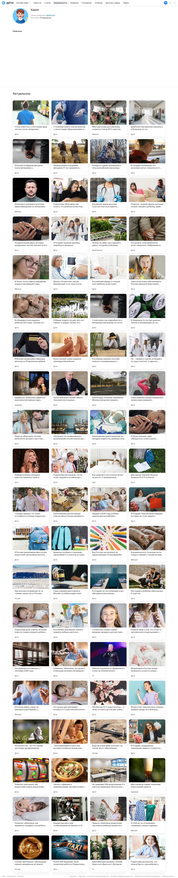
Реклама (21, 876)
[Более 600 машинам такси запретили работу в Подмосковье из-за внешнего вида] (69, 853)
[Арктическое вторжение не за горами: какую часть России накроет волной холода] (31, 583)
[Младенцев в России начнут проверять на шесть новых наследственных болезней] (147, 660)
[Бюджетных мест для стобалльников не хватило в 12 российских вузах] (69, 815)
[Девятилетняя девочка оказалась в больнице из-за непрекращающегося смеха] (147, 118)
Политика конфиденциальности (121, 876)
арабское (50, 15)
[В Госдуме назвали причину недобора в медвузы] (69, 235)
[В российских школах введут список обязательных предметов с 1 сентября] (69, 505)
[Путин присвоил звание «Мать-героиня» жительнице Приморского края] (69, 389)
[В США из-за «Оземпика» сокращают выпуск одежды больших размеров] (147, 815)
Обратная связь (168, 876)
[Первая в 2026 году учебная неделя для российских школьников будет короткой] (108, 505)
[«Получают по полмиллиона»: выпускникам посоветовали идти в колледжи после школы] (69, 428)
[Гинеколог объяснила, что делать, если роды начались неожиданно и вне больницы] (69, 660)
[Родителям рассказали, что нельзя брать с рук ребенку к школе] (147, 853)
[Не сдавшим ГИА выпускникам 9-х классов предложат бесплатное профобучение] (108, 776)
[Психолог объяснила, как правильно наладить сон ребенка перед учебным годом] (31, 815)
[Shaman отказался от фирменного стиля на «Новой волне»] (108, 660)
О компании (11, 876)
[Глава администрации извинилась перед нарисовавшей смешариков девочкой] (147, 389)
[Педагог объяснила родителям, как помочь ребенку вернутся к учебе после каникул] (108, 815)
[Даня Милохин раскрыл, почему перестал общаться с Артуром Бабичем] (108, 853)
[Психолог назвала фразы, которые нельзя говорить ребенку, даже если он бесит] (147, 196)
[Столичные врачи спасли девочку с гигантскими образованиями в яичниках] (69, 118)
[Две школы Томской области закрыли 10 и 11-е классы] (147, 467)
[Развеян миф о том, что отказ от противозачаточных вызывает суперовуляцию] (147, 621)
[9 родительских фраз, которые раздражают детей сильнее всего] (31, 235)
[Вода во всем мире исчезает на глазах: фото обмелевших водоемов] (108, 737)
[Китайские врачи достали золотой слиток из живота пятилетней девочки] (108, 196)
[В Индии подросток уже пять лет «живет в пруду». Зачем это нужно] (69, 312)
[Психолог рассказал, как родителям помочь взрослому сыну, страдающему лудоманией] (31, 776)
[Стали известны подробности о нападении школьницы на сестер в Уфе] (108, 312)
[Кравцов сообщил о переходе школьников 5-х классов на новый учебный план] (69, 544)
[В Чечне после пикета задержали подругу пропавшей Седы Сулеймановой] (31, 273)
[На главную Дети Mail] (9, 3)
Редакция (81, 876)
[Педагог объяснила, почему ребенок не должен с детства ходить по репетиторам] (31, 428)
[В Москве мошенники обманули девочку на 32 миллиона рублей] (31, 351)
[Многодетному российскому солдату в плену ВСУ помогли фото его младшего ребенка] (108, 118)
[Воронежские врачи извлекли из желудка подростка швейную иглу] (108, 428)
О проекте (73, 876)
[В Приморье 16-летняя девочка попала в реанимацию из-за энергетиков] (147, 312)
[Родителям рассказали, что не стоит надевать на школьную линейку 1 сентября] (69, 467)
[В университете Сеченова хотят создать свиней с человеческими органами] (147, 544)
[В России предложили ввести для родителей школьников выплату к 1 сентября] (31, 544)
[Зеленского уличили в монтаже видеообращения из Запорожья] (31, 196)
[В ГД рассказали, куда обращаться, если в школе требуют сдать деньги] (147, 428)
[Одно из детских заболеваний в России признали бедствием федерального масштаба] (147, 273)
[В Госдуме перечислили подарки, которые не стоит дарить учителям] (147, 505)
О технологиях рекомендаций (97, 876)
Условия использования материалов (147, 876)
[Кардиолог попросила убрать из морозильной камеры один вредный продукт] (31, 389)
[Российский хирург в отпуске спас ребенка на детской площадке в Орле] (108, 273)
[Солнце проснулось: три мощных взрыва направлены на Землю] (31, 853)
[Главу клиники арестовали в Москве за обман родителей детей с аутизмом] (69, 583)
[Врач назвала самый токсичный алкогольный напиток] (147, 776)
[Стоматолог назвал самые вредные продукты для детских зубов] (108, 621)
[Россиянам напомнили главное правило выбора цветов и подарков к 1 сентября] (69, 621)
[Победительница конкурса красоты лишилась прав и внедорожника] (31, 467)
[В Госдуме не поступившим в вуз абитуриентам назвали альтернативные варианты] (108, 583)
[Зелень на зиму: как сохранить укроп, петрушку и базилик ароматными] (108, 235)
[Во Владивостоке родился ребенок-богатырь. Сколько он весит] (31, 312)
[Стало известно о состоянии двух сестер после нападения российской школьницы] (31, 118)
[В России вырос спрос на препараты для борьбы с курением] (31, 699)
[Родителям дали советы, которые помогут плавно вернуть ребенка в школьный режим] (31, 621)
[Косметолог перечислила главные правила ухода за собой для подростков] (147, 699)
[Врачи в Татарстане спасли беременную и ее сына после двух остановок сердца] (69, 273)
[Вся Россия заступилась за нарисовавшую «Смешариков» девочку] (108, 544)
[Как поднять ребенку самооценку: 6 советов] (147, 583)
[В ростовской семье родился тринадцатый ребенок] (69, 351)
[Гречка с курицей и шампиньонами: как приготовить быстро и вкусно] (69, 776)
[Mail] (3, 3)
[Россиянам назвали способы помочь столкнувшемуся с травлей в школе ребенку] (108, 351)
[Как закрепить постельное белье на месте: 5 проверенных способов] (108, 467)
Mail (3, 876)
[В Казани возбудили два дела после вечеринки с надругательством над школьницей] (31, 157)
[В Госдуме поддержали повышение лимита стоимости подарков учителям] (147, 737)
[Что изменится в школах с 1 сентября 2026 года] (31, 660)
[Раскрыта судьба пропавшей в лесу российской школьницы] (108, 157)
